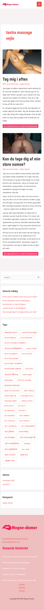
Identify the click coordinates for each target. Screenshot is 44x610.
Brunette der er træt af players (14, 304)
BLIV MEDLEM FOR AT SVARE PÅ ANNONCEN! (20, 126)
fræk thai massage (24, 380)
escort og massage (11, 358)
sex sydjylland (11, 449)
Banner (22, 585)
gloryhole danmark (12, 385)
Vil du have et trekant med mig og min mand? (20, 297)
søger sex (10, 460)
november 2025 (9, 481)
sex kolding (23, 431)
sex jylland (9, 431)
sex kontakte (9, 437)
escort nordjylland (10, 354)
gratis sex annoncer (12, 391)
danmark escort (10, 332)
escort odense (26, 354)
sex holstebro (9, 416)
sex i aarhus (24, 415)
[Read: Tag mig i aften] (22, 61)
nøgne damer (25, 84)
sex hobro (22, 410)
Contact (22, 591)
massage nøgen (10, 401)
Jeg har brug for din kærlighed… (15, 308)
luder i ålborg (29, 391)
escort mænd (31, 348)
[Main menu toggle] (39, 4)
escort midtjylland (13, 348)
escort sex (29, 369)
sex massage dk (28, 437)
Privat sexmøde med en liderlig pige (16, 301)
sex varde (25, 449)
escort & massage (29, 332)
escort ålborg (11, 374)
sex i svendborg (10, 426)
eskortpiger (8, 380)
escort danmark (26, 338)
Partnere (22, 588)
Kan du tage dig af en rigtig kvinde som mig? (19, 312)
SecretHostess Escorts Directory (15, 539)
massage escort (27, 396)
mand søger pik (10, 396)
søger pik (24, 455)
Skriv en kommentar (10, 84)
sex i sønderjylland (28, 426)
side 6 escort (9, 455)
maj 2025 (6, 484)
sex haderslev (9, 410)
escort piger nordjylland (13, 363)
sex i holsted (24, 421)
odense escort (27, 401)
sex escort (21, 406)
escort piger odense (12, 368)
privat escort (8, 406)
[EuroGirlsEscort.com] (11, 542)
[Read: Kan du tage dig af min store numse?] (22, 143)
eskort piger (27, 374)
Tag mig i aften (15, 79)
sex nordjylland (12, 443)
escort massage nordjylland (15, 343)
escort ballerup (10, 338)
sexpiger (27, 443)
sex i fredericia (9, 421)
